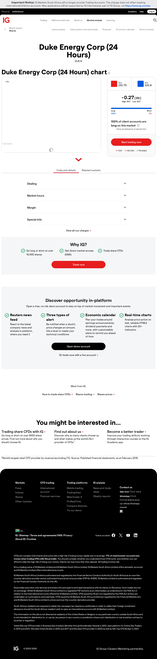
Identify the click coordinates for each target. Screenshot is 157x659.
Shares (19, 496)
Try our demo (74, 510)
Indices (19, 492)
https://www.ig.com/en (137, 5)
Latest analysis (58, 29)
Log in (152, 11)
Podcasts (107, 29)
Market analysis (94, 20)
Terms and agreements (43, 535)
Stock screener (146, 29)
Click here (135, 491)
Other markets (23, 501)
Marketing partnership (130, 648)
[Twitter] (121, 535)
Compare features (77, 505)
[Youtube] (128, 535)
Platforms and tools (60, 20)
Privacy (68, 535)
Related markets (91, 170)
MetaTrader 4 (74, 496)
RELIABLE (143, 150)
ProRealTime (74, 501)
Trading (43, 20)
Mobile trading (75, 487)
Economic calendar (125, 29)
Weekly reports (101, 496)
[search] (155, 20)
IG (16, 535)
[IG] (6, 20)
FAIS (59, 535)
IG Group (101, 648)
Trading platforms (77, 482)
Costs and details (66, 170)
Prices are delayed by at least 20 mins (131, 129)
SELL (120, 83)
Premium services (50, 496)
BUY (146, 83)
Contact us (126, 487)
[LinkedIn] (135, 535)
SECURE (130, 150)
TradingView (74, 492)
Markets (20, 482)
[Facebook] (113, 535)
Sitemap (24, 535)
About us (78, 20)
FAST (120, 150)
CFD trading (47, 482)
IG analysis (99, 482)
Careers (112, 648)
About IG (20, 538)
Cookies (31, 538)
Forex (18, 487)
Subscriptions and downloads (84, 29)
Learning (110, 20)
